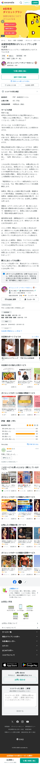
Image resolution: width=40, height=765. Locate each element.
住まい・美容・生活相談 (15, 40)
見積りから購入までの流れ (21, 81)
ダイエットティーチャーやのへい (21, 287)
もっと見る (35, 336)
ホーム (3, 40)
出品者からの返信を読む (8, 462)
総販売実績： (12, 65)
